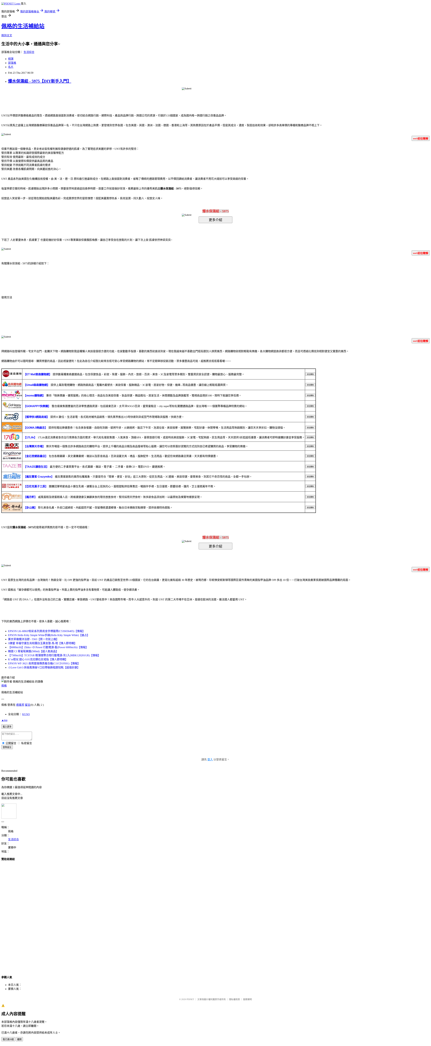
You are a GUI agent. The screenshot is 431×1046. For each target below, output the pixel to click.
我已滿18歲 (8, 1039)
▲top (4, 720)
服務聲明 (247, 999)
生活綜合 (29, 52)
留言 (27, 704)
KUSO (26, 714)
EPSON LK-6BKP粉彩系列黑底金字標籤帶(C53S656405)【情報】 (46, 631)
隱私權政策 (234, 999)
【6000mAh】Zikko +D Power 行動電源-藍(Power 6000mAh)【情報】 (48, 647)
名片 (10, 66)
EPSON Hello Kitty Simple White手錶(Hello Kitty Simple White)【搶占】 (49, 635)
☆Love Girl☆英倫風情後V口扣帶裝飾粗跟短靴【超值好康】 (44, 667)
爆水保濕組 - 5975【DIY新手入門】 (39, 81)
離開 (19, 1039)
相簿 (10, 58)
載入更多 (7, 726)
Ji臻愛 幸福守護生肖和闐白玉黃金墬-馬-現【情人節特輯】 (42, 643)
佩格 (4, 685)
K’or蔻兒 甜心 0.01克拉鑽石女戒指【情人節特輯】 (38, 659)
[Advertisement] (215, 914)
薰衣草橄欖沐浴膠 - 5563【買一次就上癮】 (33, 639)
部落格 (12, 62)
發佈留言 (7, 747)
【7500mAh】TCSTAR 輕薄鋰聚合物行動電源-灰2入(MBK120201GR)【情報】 (54, 655)
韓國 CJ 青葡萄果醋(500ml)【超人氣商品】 (33, 651)
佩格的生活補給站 (22, 26)
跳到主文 (6, 35)
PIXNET (190, 999)
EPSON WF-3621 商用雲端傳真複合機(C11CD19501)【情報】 (44, 663)
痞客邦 (20, 704)
